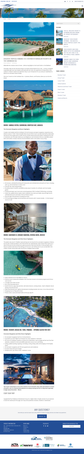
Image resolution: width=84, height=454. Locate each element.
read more (66, 36)
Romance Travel (62, 95)
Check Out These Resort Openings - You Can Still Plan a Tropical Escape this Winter (72, 41)
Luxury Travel (61, 81)
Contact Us (42, 416)
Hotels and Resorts (62, 98)
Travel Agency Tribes (48, 450)
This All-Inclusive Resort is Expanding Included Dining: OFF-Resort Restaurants (72, 32)
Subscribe (71, 426)
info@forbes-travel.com (5, 1)
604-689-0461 (14, 1)
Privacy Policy (26, 430)
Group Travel (61, 78)
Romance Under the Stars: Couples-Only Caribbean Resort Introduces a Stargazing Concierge (71, 62)
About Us (25, 425)
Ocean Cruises (61, 89)
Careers (25, 428)
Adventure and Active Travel (65, 86)
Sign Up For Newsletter (79, 1)
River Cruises (61, 92)
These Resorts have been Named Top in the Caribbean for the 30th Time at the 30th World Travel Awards (72, 51)
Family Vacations (62, 83)
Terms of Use (26, 431)
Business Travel (62, 75)
